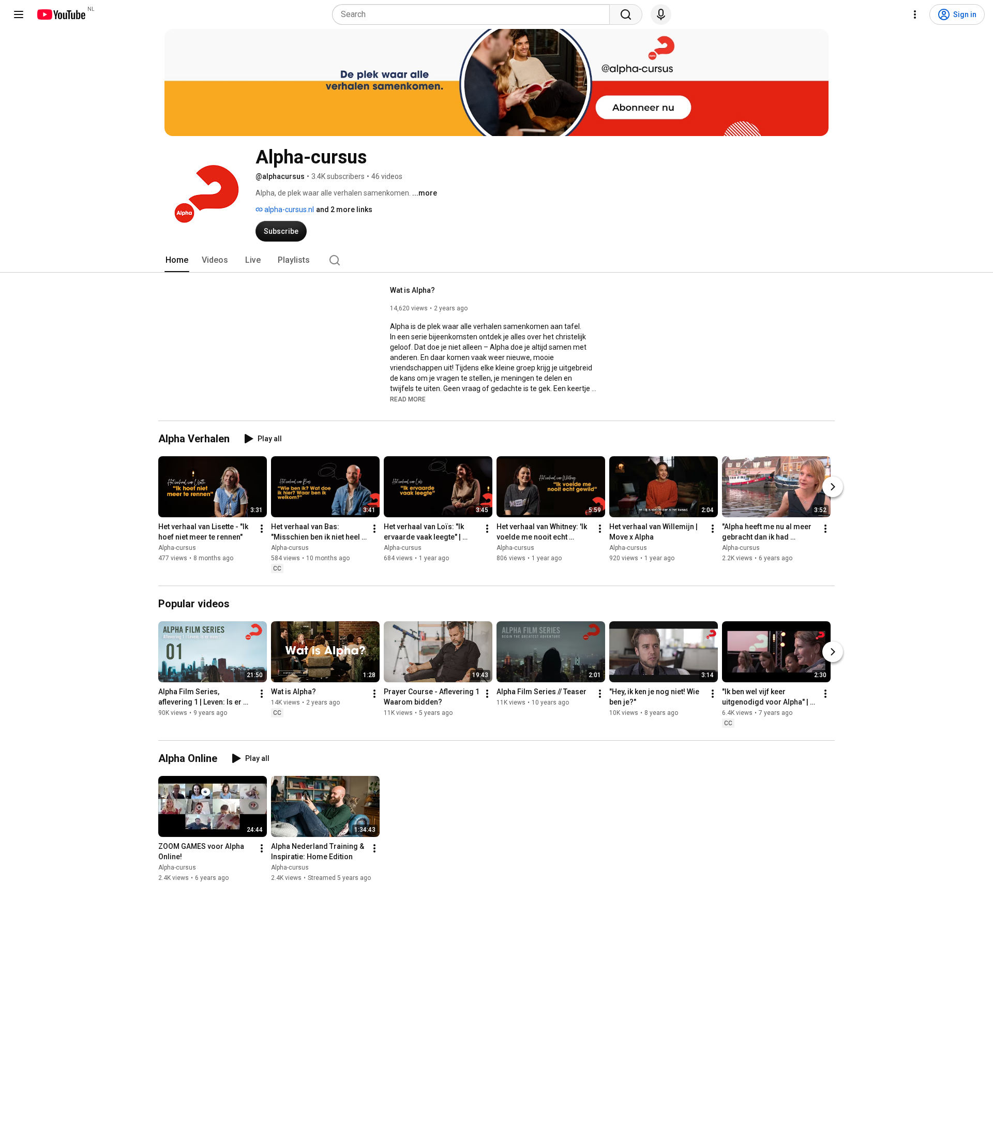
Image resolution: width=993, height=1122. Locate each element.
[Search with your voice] (661, 14)
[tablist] (496, 260)
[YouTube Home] (61, 14)
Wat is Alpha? (412, 290)
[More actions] (261, 528)
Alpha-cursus (177, 547)
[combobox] (474, 14)
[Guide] (18, 14)
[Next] (832, 486)
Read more (408, 399)
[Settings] (915, 14)
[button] (408, 399)
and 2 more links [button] (344, 209)
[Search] (625, 14)
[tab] (176, 260)
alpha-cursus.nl (288, 209)
